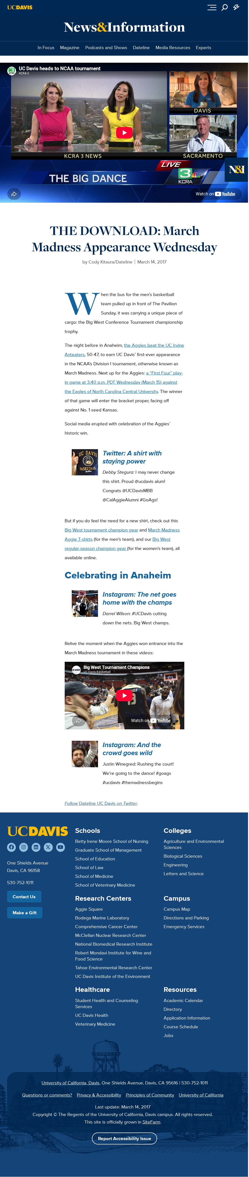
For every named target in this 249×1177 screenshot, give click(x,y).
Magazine (70, 47)
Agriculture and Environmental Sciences (194, 844)
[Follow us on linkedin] (36, 847)
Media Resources (173, 47)
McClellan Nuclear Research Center (110, 935)
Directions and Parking (186, 917)
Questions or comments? (47, 1094)
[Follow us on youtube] (60, 847)
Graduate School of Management (108, 849)
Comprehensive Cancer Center (106, 926)
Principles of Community (150, 1094)
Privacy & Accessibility (99, 1094)
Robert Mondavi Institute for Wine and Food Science (113, 955)
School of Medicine (94, 876)
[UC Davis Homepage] (20, 7)
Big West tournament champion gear (101, 529)
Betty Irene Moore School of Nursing (111, 841)
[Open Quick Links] (236, 7)
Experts (203, 47)
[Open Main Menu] (212, 7)
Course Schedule (181, 1026)
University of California (201, 1094)
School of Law (89, 867)
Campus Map (177, 909)
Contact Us (24, 896)
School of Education (95, 858)
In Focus (46, 47)
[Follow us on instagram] (23, 847)
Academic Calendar (183, 1000)
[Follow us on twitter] (48, 847)
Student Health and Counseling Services (106, 1003)
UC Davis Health (91, 1015)
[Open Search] (225, 7)
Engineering (176, 864)
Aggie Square (89, 909)
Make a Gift (24, 912)
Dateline (141, 47)
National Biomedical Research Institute (113, 944)
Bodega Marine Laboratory (102, 917)
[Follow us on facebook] (11, 847)
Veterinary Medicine (95, 1023)
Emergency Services (184, 926)
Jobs (168, 1035)
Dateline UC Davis (101, 803)
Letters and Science (184, 873)
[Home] (37, 831)
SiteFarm (151, 1121)
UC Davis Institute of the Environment (112, 976)
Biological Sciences (183, 856)
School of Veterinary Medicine (105, 884)
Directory (173, 1009)
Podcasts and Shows (106, 47)
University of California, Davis (70, 1082)
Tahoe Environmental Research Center (113, 967)
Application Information (187, 1017)
